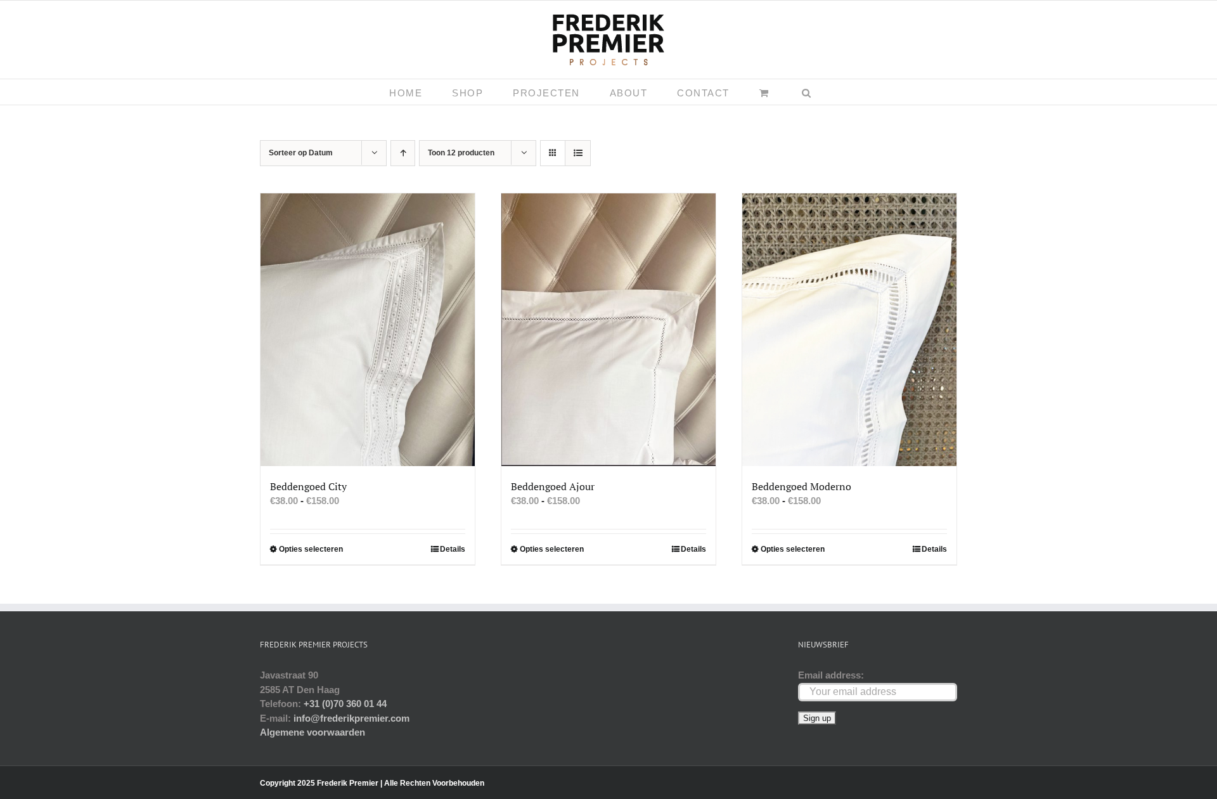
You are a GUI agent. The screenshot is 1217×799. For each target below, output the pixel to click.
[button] (807, 92)
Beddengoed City (308, 486)
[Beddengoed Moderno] (849, 329)
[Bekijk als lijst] (577, 153)
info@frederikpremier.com (351, 718)
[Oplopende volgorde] (402, 153)
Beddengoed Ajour (553, 486)
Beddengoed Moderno (801, 486)
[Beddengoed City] (368, 329)
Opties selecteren (311, 549)
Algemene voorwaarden (312, 732)
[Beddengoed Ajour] (608, 329)
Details (452, 549)
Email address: (831, 675)
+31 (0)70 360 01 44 (345, 703)
